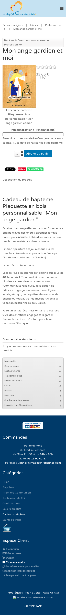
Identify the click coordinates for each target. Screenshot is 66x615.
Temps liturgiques (13, 376)
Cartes (7, 385)
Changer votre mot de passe (20, 575)
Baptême (8, 487)
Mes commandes (15, 562)
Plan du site (32, 592)
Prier (6, 482)
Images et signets (13, 381)
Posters (8, 390)
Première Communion (17, 492)
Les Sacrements (12, 371)
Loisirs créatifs (12, 509)
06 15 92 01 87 (37, 458)
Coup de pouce (11, 366)
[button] (61, 8)
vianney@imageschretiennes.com (39, 462)
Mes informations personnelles (21, 566)
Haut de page (33, 606)
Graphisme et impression (16, 400)
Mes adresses (13, 553)
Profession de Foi (14, 498)
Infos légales (15, 592)
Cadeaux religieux (14, 514)
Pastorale (9, 395)
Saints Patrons (12, 520)
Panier (10, 557)
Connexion (12, 549)
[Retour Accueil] (19, 8)
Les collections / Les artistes (18, 405)
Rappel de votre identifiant (19, 570)
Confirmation (11, 503)
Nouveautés (10, 361)
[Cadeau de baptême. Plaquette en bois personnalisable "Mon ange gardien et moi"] (19, 86)
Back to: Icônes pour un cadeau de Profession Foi (26, 42)
